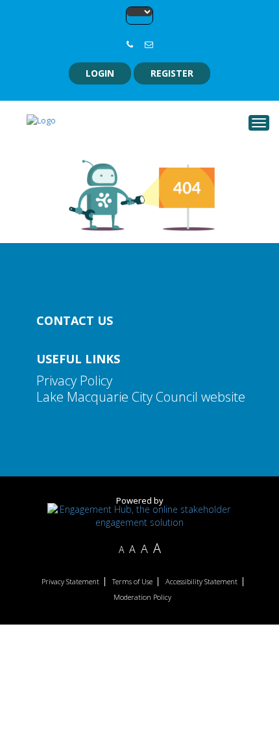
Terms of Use (132, 581)
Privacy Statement (70, 581)
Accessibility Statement (201, 581)
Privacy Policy (74, 380)
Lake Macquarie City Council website (140, 397)
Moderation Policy (142, 597)
